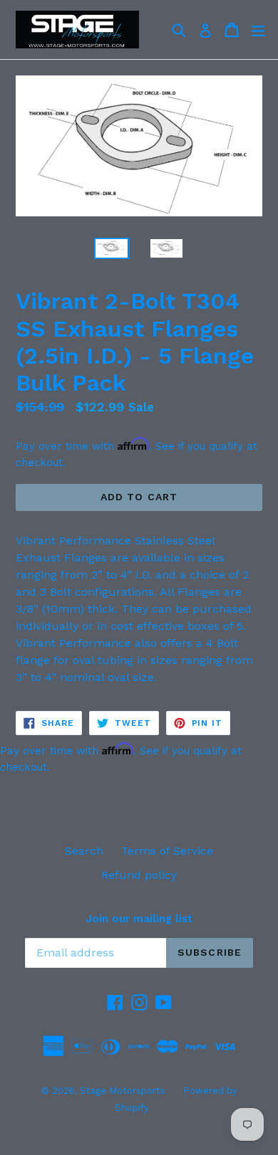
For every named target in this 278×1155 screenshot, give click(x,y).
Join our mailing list (139, 918)
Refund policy (139, 875)
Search (84, 851)
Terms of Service (167, 851)
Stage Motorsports (122, 1090)
